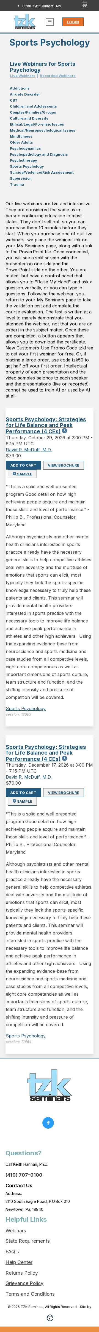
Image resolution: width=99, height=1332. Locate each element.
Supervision (21, 178)
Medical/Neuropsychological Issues (42, 130)
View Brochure (63, 465)
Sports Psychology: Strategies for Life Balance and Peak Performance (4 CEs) (46, 425)
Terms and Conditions (30, 1294)
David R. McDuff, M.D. (29, 449)
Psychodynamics (25, 148)
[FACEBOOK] (49, 1124)
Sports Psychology (27, 166)
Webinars (16, 1230)
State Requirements (28, 1241)
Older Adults (21, 142)
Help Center (19, 1262)
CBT (14, 100)
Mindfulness (21, 136)
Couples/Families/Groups (33, 112)
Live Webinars (22, 76)
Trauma (17, 184)
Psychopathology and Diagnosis (39, 154)
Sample (24, 474)
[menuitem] (31, 10)
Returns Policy (22, 1273)
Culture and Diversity (29, 118)
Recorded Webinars (58, 76)
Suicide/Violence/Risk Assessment (42, 172)
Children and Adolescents (33, 106)
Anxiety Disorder (25, 94)
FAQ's (12, 1251)
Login (73, 22)
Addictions (20, 88)
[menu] (43, 10)
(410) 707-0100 (24, 1175)
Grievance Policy (24, 1283)
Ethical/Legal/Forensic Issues (37, 124)
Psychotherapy (23, 160)
